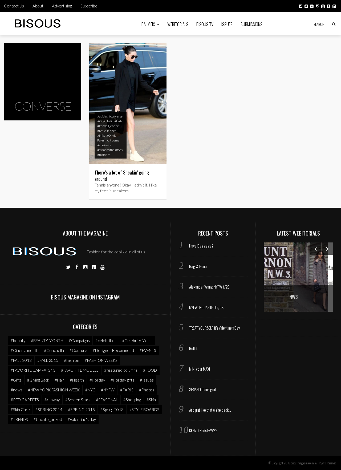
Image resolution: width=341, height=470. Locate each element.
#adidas (102, 116)
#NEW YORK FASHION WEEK (54, 389)
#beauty (18, 340)
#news (16, 389)
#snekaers (104, 145)
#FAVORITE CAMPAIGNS (33, 370)
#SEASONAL (107, 399)
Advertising (62, 5)
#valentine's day (82, 419)
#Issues (147, 380)
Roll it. (193, 348)
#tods (119, 150)
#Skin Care (20, 409)
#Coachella (54, 350)
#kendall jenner (108, 126)
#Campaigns (79, 340)
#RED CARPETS (25, 399)
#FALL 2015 (47, 360)
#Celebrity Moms (137, 340)
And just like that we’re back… (210, 410)
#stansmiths (105, 150)
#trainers (103, 155)
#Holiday (97, 380)
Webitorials (177, 24)
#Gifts (16, 380)
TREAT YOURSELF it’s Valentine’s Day (214, 328)
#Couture (78, 350)
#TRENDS (19, 419)
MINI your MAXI (199, 369)
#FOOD (150, 370)
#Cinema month (24, 350)
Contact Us (14, 5)
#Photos (146, 389)
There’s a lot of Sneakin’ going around (122, 175)
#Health (77, 380)
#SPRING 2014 (48, 409)
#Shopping (132, 399)
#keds (118, 121)
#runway (52, 399)
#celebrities (105, 340)
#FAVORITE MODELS (80, 370)
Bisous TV (204, 24)
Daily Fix (148, 24)
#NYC (90, 389)
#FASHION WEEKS (101, 360)
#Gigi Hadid (105, 121)
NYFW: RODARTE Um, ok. (206, 307)
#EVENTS (148, 350)
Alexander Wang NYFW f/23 (209, 287)
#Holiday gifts (122, 380)
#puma (115, 140)
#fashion (71, 360)
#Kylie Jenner (106, 131)
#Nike (101, 135)
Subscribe (89, 5)
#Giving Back (38, 380)
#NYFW (108, 389)
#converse (115, 116)
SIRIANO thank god (202, 389)
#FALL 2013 (21, 360)
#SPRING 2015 (81, 409)
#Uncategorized (48, 419)
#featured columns (120, 370)
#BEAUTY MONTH (47, 340)
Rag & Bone (198, 266)
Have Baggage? (201, 246)
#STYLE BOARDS (144, 409)
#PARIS (126, 389)
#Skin (151, 399)
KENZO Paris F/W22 (203, 430)
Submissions (251, 24)
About (38, 5)
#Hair (59, 380)
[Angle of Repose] (303, 276)
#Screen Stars (77, 399)
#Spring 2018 (112, 409)
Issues (227, 24)
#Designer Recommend (113, 350)
